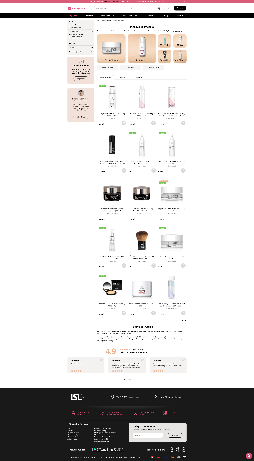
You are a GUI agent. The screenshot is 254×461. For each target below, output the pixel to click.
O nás (69, 429)
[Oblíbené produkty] (169, 8)
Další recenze (127, 380)
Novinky (89, 16)
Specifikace (72, 43)
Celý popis (178, 31)
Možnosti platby (72, 435)
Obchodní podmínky (100, 435)
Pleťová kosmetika (77, 34)
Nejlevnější (139, 77)
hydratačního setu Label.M (111, 1)
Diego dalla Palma (76, 27)
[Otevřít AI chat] (249, 456)
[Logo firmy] (76, 8)
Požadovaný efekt (75, 52)
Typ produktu (73, 31)
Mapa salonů (71, 437)
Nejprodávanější (105, 77)
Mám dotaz (81, 117)
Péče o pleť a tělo (106, 20)
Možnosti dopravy (73, 433)
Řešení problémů (76, 38)
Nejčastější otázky (100, 431)
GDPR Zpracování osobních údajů (105, 433)
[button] (189, 365)
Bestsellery (130, 68)
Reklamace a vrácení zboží (102, 429)
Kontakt (180, 16)
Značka (71, 22)
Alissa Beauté (75, 24)
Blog (166, 16)
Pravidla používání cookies (102, 437)
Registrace (81, 79)
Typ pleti (72, 47)
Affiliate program (72, 439)
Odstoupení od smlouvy (102, 441)
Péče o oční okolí (108, 68)
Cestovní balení (153, 68)
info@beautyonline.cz (171, 397)
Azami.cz (139, 457)
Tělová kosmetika (76, 36)
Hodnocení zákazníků (101, 439)
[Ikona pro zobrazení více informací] (164, 435)
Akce (75, 16)
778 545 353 (121, 397)
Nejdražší (123, 77)
